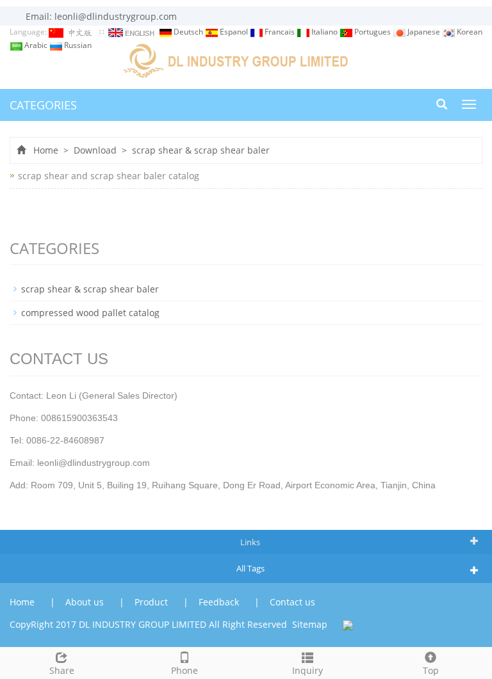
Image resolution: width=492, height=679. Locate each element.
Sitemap (309, 624)
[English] (132, 31)
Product (152, 602)
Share (61, 670)
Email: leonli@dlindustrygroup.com (100, 16)
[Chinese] (73, 31)
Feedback (220, 602)
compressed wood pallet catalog (90, 313)
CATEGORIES (43, 105)
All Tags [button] (250, 568)
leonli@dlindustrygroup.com (93, 463)
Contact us (292, 602)
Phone (184, 670)
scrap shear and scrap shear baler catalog (108, 176)
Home (45, 150)
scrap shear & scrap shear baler (199, 150)
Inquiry (307, 670)
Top (431, 670)
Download (95, 150)
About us (85, 602)
